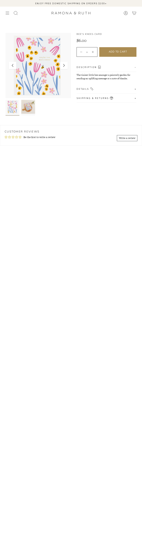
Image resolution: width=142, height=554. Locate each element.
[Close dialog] (109, 239)
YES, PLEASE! (71, 284)
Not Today (71, 297)
